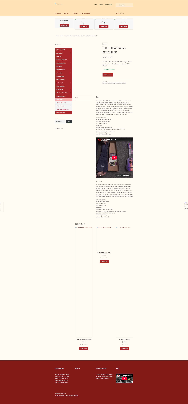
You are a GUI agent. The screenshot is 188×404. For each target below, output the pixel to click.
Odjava (95, 4)
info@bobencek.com (63, 380)
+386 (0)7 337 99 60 (64, 376)
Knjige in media (60, 69)
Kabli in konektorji (61, 63)
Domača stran (58, 13)
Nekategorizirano (64, 20)
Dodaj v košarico (107, 75)
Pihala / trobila (60, 86)
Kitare (59, 66)
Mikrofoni (59, 72)
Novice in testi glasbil (85, 13)
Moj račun (66, 13)
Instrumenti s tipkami (61, 59)
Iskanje (56, 119)
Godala (58, 56)
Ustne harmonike (60, 112)
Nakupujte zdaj (64, 25)
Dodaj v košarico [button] (84, 348)
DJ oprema (84, 22)
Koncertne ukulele (76, 35)
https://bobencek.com (63, 382)
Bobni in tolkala (60, 49)
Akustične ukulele (68, 35)
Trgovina (101, 4)
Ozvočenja (59, 82)
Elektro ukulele (60, 106)
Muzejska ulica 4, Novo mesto (62, 374)
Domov (57, 35)
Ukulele (61, 35)
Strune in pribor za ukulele (63, 109)
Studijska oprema (60, 96)
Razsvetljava (124, 22)
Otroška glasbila (104, 22)
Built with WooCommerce (72, 395)
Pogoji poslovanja (108, 4)
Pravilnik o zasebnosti (60, 395)
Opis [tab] (76, 98)
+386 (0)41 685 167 (63, 378)
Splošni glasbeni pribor (61, 92)
